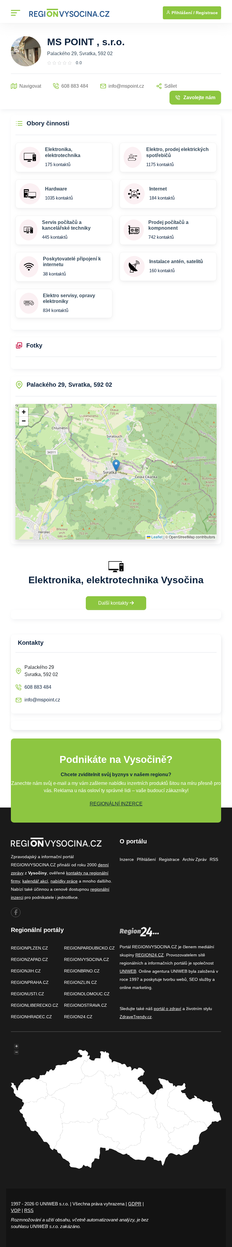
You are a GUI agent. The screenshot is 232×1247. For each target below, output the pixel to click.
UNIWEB (128, 971)
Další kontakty (114, 603)
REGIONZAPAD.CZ (29, 959)
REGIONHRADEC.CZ (31, 1016)
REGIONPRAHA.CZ (30, 982)
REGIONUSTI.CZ (27, 993)
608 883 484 (37, 687)
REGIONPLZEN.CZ (29, 948)
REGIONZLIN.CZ (80, 982)
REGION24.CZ (78, 1016)
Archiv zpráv (194, 859)
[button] (116, 465)
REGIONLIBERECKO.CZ (34, 1005)
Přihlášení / (182, 12)
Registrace (207, 12)
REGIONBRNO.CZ (82, 970)
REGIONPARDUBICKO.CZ (89, 948)
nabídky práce (64, 881)
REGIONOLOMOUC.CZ (87, 993)
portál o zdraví (167, 1008)
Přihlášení (146, 859)
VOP (16, 1210)
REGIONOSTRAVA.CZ (85, 1005)
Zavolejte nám (199, 97)
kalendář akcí (35, 881)
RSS (214, 859)
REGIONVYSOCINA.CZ (86, 959)
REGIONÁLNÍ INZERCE (116, 803)
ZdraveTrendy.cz (136, 1016)
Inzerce (127, 859)
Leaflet (156, 536)
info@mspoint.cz (42, 699)
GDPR (134, 1203)
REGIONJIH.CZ (26, 970)
